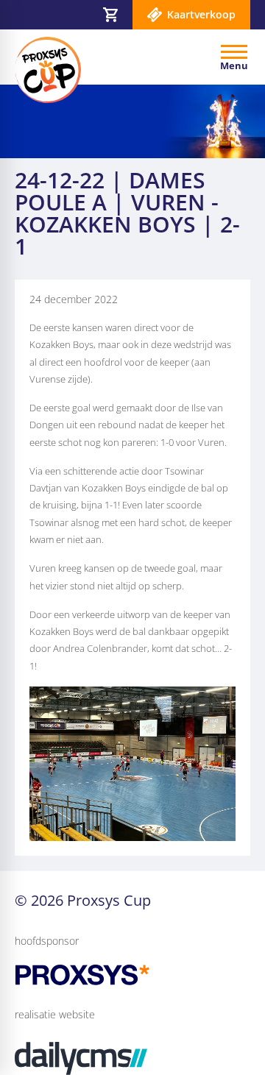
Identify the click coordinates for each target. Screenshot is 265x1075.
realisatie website (55, 1014)
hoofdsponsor (47, 941)
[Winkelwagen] (110, 14)
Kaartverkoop (201, 14)
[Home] (48, 70)
